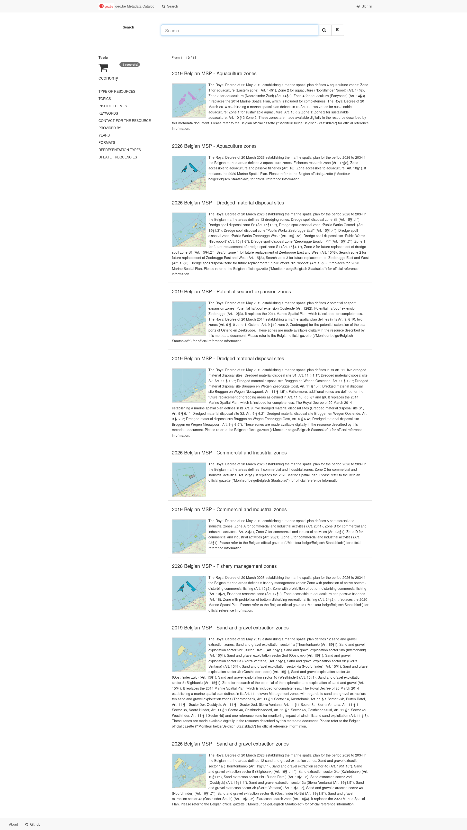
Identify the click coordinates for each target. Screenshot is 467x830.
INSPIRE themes (113, 105)
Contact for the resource (125, 120)
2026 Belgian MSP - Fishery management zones (224, 565)
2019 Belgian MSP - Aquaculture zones (214, 73)
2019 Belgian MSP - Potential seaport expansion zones (231, 291)
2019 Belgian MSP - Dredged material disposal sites (228, 358)
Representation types (120, 149)
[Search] (325, 30)
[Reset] (337, 30)
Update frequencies (118, 157)
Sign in (366, 6)
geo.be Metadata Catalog (134, 6)
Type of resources (117, 91)
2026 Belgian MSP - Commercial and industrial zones (229, 452)
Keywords (108, 113)
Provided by (110, 127)
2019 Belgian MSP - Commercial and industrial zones (229, 509)
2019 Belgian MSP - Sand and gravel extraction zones (230, 627)
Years (104, 135)
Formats (107, 142)
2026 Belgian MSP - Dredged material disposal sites (228, 202)
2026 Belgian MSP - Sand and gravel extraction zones (230, 743)
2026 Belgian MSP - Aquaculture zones (214, 145)
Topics (105, 98)
